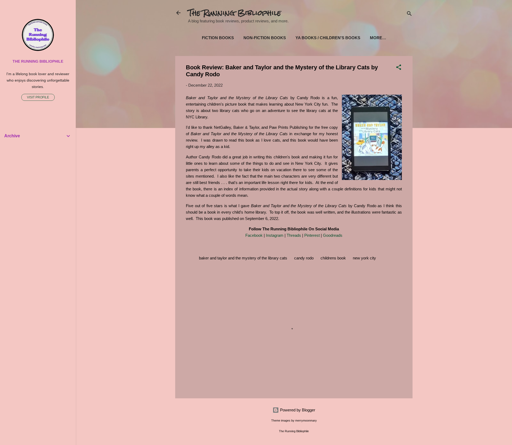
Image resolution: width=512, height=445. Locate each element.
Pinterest (312, 235)
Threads (294, 235)
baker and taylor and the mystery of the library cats (243, 258)
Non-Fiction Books (264, 37)
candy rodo (304, 258)
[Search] (409, 14)
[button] (398, 68)
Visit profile (38, 97)
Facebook (254, 235)
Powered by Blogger (297, 410)
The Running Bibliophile (234, 12)
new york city (364, 258)
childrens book (333, 258)
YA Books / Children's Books (327, 37)
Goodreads (332, 235)
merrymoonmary (306, 420)
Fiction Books (218, 37)
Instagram (274, 235)
